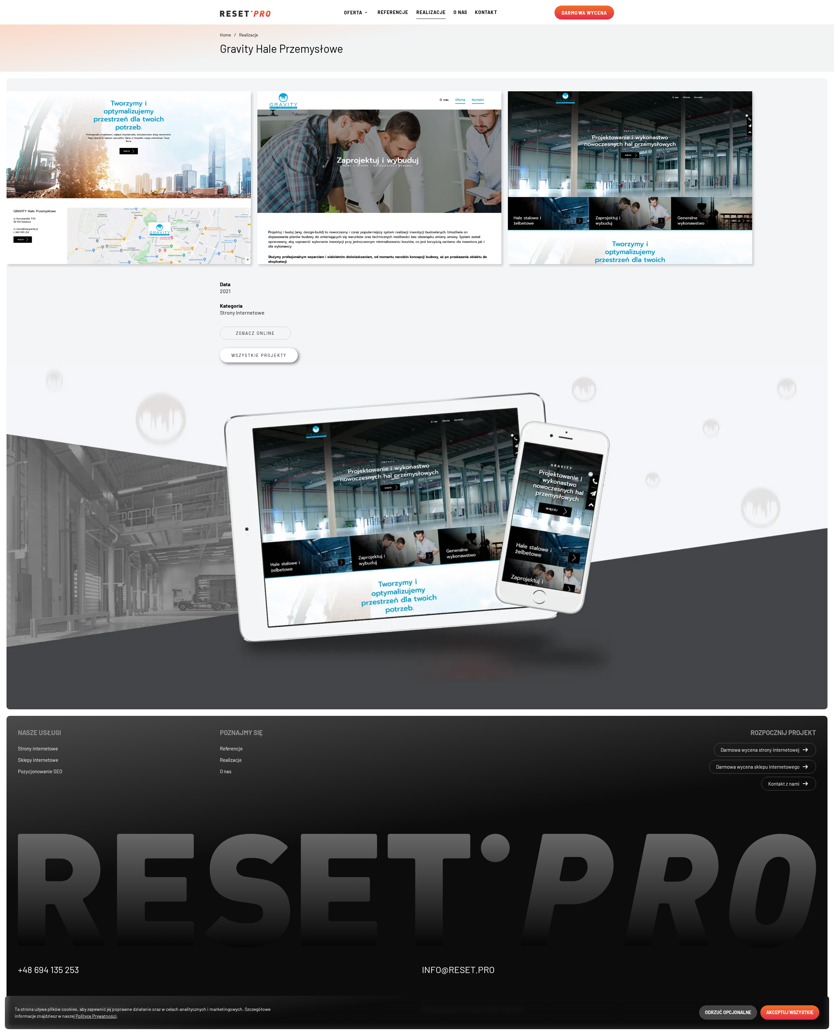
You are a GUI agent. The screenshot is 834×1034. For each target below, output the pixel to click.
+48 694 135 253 (48, 969)
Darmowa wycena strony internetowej (765, 749)
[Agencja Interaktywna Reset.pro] (245, 13)
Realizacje (248, 34)
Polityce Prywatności (96, 1016)
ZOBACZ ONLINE (255, 333)
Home (225, 34)
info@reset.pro (458, 969)
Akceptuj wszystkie (789, 1012)
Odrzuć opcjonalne (728, 1012)
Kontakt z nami (788, 783)
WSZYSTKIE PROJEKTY (258, 355)
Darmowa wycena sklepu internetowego (762, 766)
